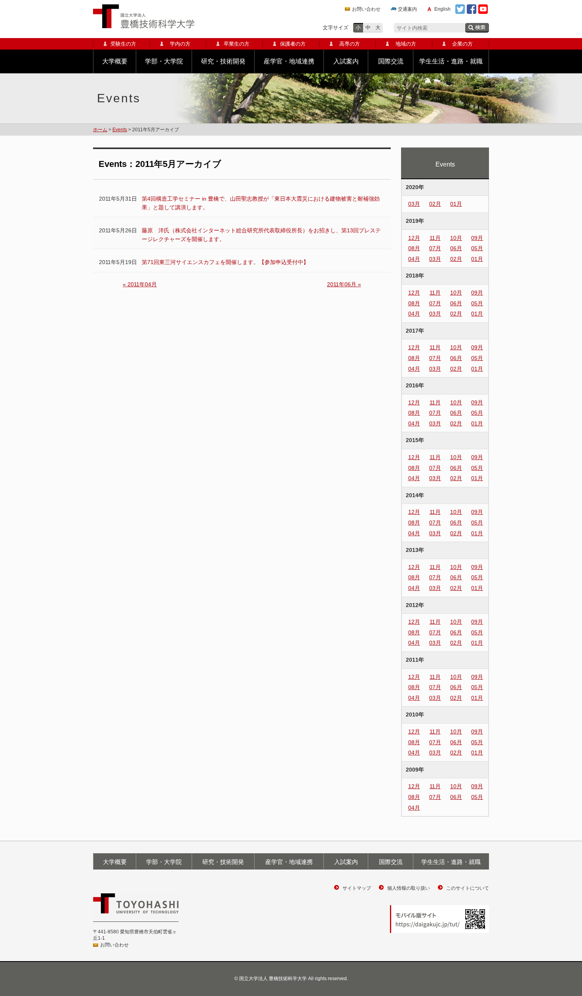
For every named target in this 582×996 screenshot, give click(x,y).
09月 (477, 238)
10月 (456, 238)
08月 (414, 248)
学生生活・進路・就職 (451, 61)
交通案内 (407, 9)
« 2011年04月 (140, 284)
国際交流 (390, 61)
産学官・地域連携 (289, 61)
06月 (456, 248)
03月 (414, 204)
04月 (414, 259)
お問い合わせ (366, 9)
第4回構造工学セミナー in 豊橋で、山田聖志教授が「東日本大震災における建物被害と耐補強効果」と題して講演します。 (261, 203)
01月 (456, 204)
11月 (435, 238)
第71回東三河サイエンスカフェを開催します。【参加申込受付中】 (225, 262)
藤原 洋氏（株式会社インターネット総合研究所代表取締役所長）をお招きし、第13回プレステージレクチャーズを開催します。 (261, 234)
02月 (435, 204)
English (442, 9)
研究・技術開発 (223, 61)
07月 (435, 248)
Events (119, 129)
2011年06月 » (344, 284)
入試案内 (346, 61)
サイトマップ (356, 888)
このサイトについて (467, 888)
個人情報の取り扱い (408, 888)
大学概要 (114, 61)
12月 (414, 238)
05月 (477, 248)
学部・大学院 (164, 61)
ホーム (100, 129)
